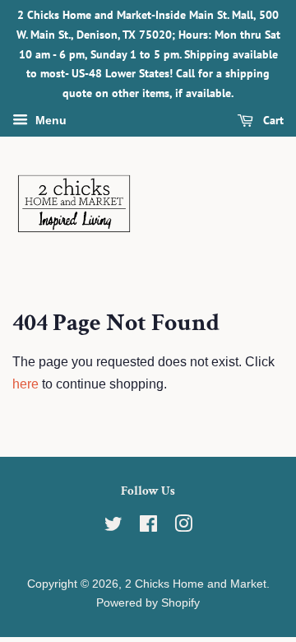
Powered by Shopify (148, 603)
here (25, 384)
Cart (272, 120)
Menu (49, 120)
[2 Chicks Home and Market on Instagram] (183, 527)
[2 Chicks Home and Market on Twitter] (113, 527)
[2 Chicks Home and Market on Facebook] (148, 527)
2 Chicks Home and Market (195, 584)
